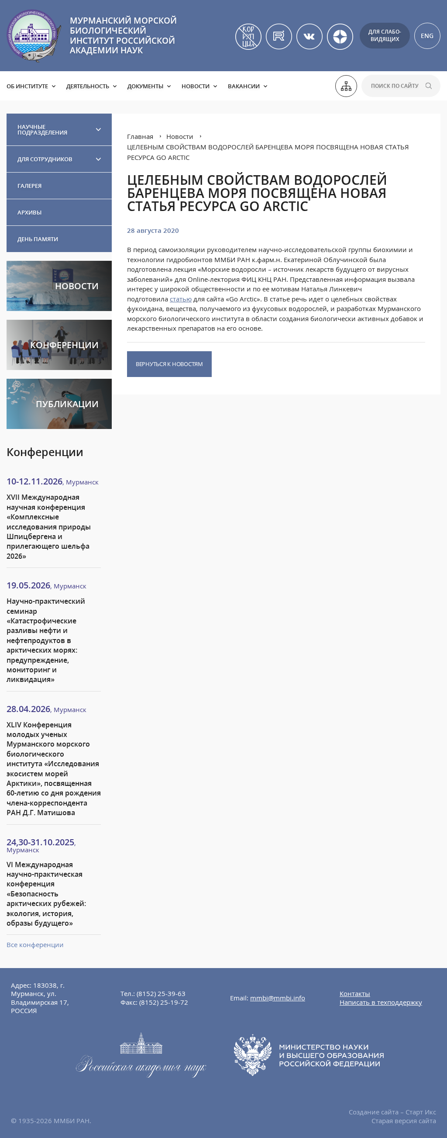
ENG (427, 35)
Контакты (355, 993)
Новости (196, 86)
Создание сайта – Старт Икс (392, 1111)
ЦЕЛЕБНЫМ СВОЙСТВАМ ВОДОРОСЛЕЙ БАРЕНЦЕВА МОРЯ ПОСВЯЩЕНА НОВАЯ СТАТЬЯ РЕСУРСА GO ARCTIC (268, 152)
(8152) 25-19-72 (163, 1002)
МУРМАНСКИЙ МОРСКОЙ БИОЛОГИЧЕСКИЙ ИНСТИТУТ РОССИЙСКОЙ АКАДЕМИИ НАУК (123, 35)
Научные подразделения (42, 129)
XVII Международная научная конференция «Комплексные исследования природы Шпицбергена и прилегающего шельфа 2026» (49, 526)
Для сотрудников (44, 159)
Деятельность (87, 86)
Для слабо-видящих (384, 35)
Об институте (27, 86)
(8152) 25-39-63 (161, 993)
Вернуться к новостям (169, 364)
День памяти (37, 239)
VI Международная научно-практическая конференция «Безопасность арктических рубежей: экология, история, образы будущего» (46, 894)
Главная (140, 136)
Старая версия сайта (403, 1120)
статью (181, 298)
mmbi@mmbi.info (277, 997)
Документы (145, 86)
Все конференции (35, 944)
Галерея (29, 186)
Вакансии (244, 86)
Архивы (29, 212)
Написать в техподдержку (381, 1002)
